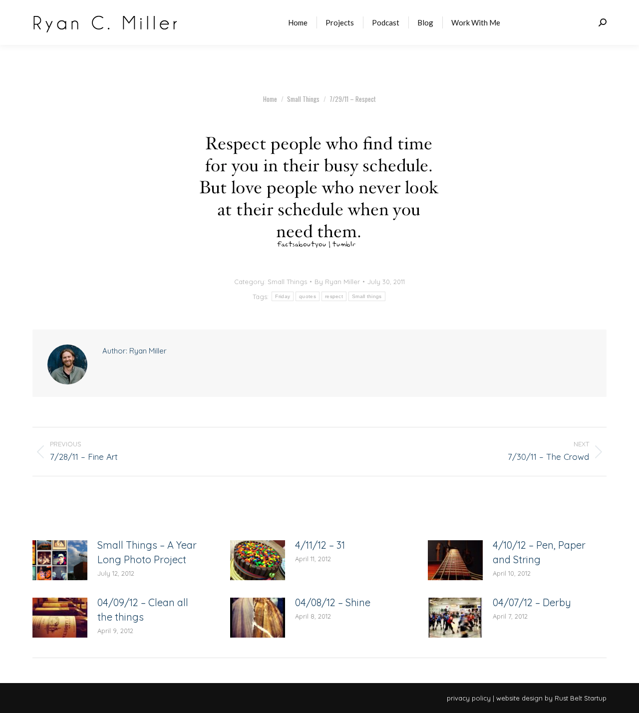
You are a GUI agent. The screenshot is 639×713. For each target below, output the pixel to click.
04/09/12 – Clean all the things (142, 609)
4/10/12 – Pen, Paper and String (539, 552)
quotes (307, 296)
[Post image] (59, 560)
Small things (367, 296)
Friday (282, 296)
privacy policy (469, 698)
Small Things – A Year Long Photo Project (147, 552)
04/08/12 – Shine (332, 602)
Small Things (287, 282)
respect (334, 296)
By (337, 282)
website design (519, 698)
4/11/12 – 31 (320, 545)
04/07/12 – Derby (532, 602)
